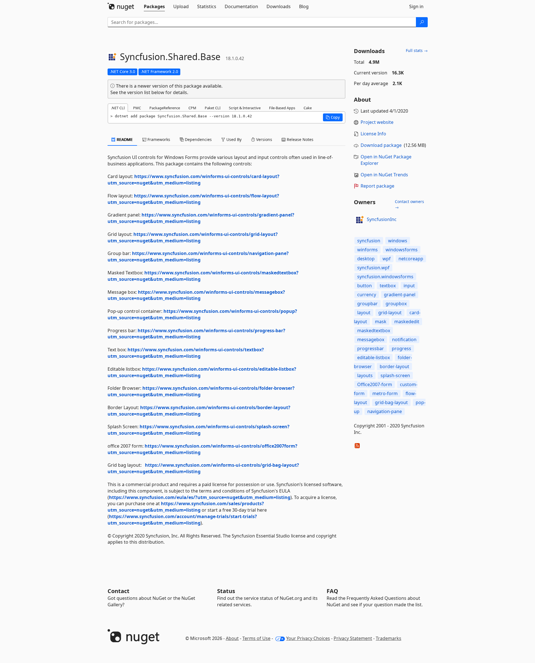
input (409, 285)
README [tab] (124, 139)
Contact (118, 591)
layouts (365, 375)
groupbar (367, 303)
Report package (377, 186)
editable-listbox (373, 357)
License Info (373, 134)
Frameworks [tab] (158, 139)
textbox (388, 285)
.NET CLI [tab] (118, 107)
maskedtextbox (373, 330)
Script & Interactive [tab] (245, 107)
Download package (381, 145)
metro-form (385, 393)
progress (401, 348)
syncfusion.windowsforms (385, 277)
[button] (333, 117)
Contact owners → (409, 204)
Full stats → (417, 50)
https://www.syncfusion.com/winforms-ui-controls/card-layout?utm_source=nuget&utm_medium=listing (193, 179)
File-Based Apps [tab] (282, 107)
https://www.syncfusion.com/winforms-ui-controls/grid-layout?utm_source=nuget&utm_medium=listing (193, 237)
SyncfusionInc (382, 219)
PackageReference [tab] (164, 107)
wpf (387, 259)
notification (404, 339)
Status (226, 591)
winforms (367, 250)
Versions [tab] (263, 139)
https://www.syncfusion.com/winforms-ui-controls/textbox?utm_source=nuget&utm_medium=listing (186, 353)
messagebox (370, 339)
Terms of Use (256, 638)
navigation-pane (384, 411)
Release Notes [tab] (299, 139)
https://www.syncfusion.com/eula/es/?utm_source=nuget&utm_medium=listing (199, 497)
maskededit (406, 321)
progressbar (370, 348)
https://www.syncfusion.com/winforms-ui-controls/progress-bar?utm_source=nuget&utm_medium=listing (196, 333)
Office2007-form (374, 384)
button (364, 285)
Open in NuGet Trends (384, 175)
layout (363, 312)
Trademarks (388, 638)
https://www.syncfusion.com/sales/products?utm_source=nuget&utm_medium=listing (186, 506)
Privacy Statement (353, 638)
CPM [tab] (192, 107)
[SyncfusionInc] (359, 220)
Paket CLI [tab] (212, 107)
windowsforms (402, 250)
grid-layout (390, 312)
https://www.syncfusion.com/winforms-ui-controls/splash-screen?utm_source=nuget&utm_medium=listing (199, 429)
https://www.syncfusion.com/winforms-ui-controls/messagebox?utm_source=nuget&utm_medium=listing (196, 295)
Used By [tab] (233, 139)
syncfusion (368, 241)
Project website (377, 122)
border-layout (394, 366)
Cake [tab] (308, 107)
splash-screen (395, 375)
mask (380, 321)
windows (397, 241)
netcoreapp (411, 259)
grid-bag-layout (391, 402)
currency (366, 294)
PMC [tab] (137, 107)
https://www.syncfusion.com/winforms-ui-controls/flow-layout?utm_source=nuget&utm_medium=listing (193, 199)
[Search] (422, 22)
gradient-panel (399, 294)
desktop (366, 259)
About (232, 638)
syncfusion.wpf (373, 268)
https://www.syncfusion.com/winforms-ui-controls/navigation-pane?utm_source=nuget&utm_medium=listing (198, 256)
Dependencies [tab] (198, 139)
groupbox (396, 303)
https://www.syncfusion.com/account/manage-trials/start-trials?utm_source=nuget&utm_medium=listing (182, 519)
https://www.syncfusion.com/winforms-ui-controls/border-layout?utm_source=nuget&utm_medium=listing (199, 410)
